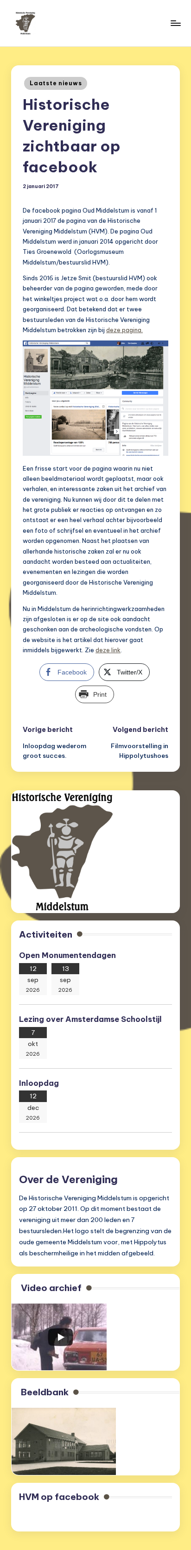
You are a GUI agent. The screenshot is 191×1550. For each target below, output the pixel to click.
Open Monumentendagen (67, 955)
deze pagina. (124, 330)
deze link (108, 650)
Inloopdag (39, 1083)
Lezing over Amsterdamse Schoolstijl (91, 1019)
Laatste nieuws (56, 83)
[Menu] (175, 22)
